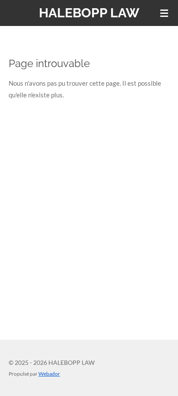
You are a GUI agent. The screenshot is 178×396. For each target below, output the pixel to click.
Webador (49, 373)
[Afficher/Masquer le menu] (164, 13)
